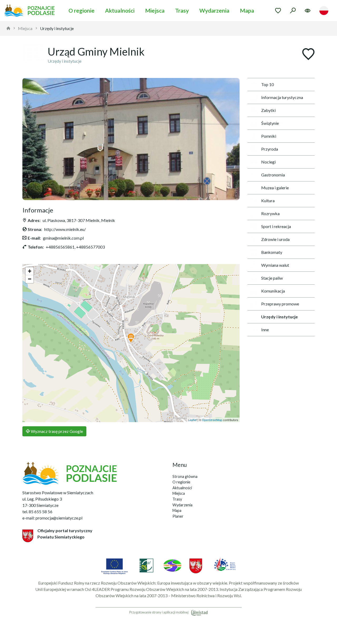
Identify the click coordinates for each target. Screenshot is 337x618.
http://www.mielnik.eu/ (65, 229)
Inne (265, 329)
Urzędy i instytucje (57, 28)
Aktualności (120, 10)
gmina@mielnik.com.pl (63, 237)
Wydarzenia (214, 10)
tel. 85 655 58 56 (37, 511)
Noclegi (268, 161)
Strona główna (184, 476)
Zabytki (268, 110)
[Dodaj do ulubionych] (308, 54)
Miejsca (155, 10)
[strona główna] (8, 28)
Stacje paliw (272, 277)
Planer (178, 516)
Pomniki (268, 136)
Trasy (182, 10)
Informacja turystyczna (282, 97)
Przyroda (269, 148)
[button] (131, 338)
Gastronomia (273, 174)
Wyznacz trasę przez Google (56, 431)
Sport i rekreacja (276, 226)
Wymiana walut (275, 265)
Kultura (268, 200)
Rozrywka (270, 213)
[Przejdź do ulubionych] (278, 10)
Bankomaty (271, 252)
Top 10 (267, 84)
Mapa (247, 10)
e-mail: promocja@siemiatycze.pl (52, 517)
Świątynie (270, 123)
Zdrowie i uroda (275, 239)
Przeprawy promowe (280, 303)
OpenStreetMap (212, 420)
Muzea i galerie (275, 187)
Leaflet (192, 420)
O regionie (81, 10)
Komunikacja (273, 290)
